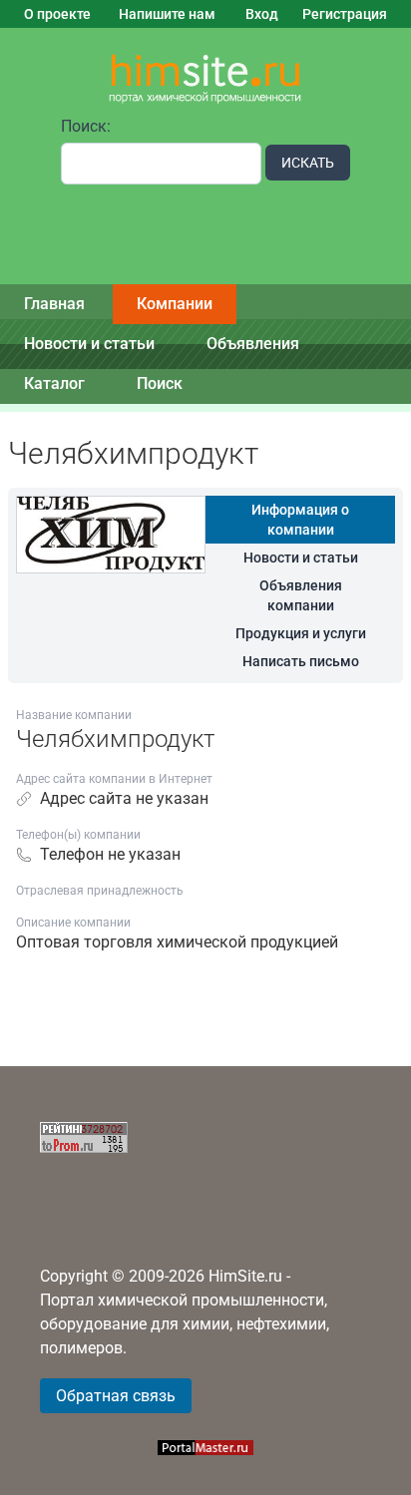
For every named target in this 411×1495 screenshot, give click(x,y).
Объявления (252, 343)
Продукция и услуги (300, 633)
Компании (174, 303)
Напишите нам (167, 14)
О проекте (57, 14)
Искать (307, 163)
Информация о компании (300, 520)
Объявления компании (300, 595)
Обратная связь (116, 1395)
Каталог (54, 383)
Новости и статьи (89, 343)
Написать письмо (300, 661)
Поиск (160, 383)
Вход (261, 14)
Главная (54, 303)
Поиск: (86, 126)
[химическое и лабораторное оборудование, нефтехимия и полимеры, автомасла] (205, 79)
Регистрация (344, 14)
